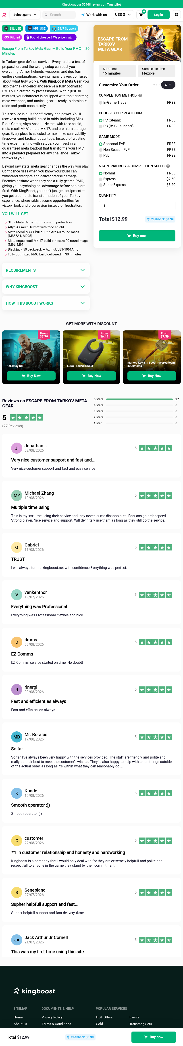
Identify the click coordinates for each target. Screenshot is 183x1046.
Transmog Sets (140, 1024)
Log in (158, 14)
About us (20, 1024)
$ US (168, 85)
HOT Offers (104, 1017)
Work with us (96, 15)
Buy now (140, 236)
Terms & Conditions (56, 1024)
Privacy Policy (52, 1017)
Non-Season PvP (139, 150)
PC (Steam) (139, 120)
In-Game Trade (139, 102)
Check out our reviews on (91, 4)
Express (139, 179)
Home (18, 1017)
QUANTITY (107, 195)
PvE (139, 155)
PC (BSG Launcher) (139, 126)
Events (134, 1017)
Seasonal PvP (139, 144)
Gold (99, 1024)
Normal (139, 173)
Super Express (139, 185)
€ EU (156, 85)
